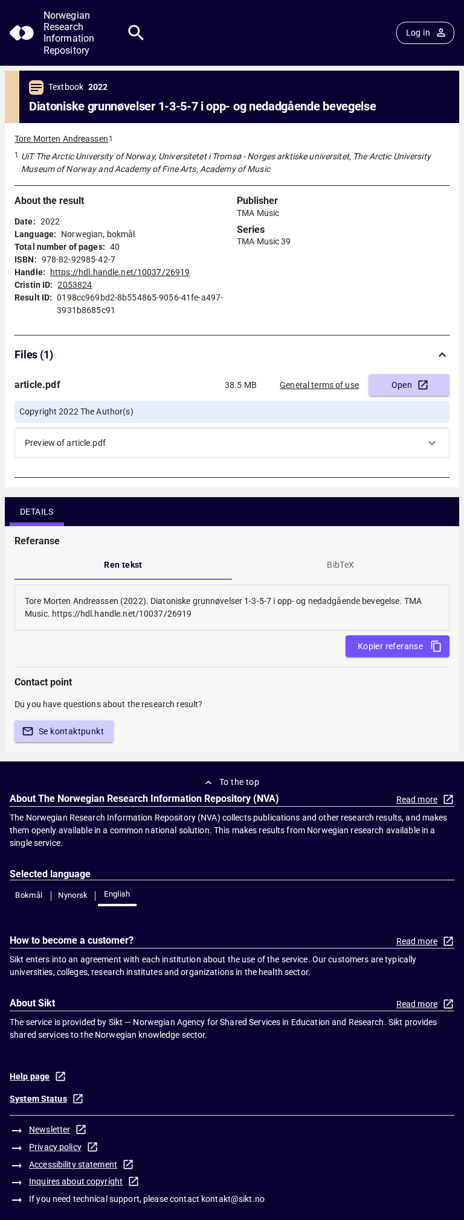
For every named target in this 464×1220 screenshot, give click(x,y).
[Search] (136, 33)
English (117, 893)
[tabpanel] (232, 608)
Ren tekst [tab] (123, 565)
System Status (38, 1099)
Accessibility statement (73, 1164)
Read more (416, 799)
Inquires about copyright (76, 1181)
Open (402, 385)
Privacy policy (55, 1147)
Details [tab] (37, 511)
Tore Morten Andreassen (61, 139)
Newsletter (49, 1129)
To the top (239, 782)
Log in (418, 32)
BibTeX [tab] (340, 565)
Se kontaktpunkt (71, 731)
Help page (30, 1076)
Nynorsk (73, 895)
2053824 (74, 285)
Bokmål (28, 895)
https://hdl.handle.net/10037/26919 (120, 272)
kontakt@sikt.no (233, 1199)
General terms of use (319, 385)
